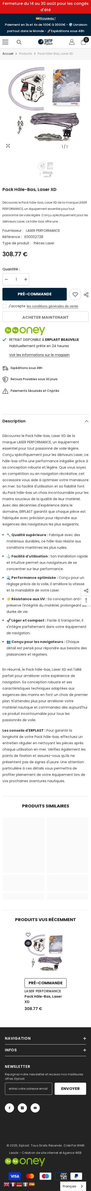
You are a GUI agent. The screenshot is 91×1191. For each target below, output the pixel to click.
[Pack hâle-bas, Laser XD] (45, 953)
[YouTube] (35, 1108)
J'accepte (16, 306)
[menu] (5, 42)
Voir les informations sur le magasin (39, 354)
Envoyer (70, 1088)
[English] (7, 1184)
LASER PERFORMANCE (43, 230)
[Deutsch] (19, 1184)
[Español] (32, 1184)
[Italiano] (26, 1184)
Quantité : (11, 269)
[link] (23, 885)
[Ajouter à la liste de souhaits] (75, 294)
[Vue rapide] (28, 943)
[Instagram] (22, 1108)
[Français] (13, 1184)
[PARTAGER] (85, 294)
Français (69, 1186)
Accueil (7, 53)
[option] (45, 106)
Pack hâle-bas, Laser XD (43, 999)
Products (25, 53)
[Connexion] (71, 42)
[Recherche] (19, 42)
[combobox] (73, 1186)
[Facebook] (9, 1108)
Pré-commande (35, 294)
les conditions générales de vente (52, 306)
